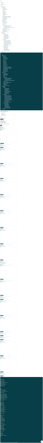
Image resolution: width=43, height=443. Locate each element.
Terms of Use (1, 434)
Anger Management (5, 9)
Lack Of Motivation (5, 14)
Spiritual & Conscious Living (7, 45)
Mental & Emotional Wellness (7, 41)
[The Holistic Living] (2, 4)
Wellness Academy (2, 405)
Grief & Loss (4, 13)
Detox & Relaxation (2, 408)
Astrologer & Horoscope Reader (3, 382)
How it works (1, 417)
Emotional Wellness (6, 34)
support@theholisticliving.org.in (3, 391)
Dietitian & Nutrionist (5, 22)
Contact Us (1, 421)
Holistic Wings (3, 32)
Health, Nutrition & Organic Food (8, 98)
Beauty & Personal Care (3, 424)
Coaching (4, 33)
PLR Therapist (5, 84)
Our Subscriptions (2, 418)
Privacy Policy (1, 433)
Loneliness (4, 15)
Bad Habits (4, 7)
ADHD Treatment (4, 8)
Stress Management (5, 19)
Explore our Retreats (5, 46)
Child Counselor (4, 21)
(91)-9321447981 (3, 390)
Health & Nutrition (6, 35)
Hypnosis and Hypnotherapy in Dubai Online (9, 27)
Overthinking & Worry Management (7, 16)
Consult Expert (3, 20)
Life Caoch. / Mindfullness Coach (6, 29)
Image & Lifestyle (7, 92)
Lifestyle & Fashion (6, 44)
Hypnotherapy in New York (7, 26)
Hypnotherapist (5, 77)
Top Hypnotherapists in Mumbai (7, 25)
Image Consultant (5, 28)
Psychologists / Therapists (6, 85)
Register (2, 3)
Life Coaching (1, 402)
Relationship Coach (7, 90)
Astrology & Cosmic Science (7, 40)
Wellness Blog (3, 51)
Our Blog (1, 416)
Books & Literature (2, 425)
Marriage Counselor (5, 83)
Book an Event (4, 39)
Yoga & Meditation (6, 47)
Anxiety (3, 10)
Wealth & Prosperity (6, 38)
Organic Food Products (3, 429)
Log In (2, 2)
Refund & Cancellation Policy (3, 435)
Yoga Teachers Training (6, 50)
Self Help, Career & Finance (8, 97)
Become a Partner (2, 415)
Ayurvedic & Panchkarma (3, 409)
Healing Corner (2, 426)
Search (1, 125)
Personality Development (7, 91)
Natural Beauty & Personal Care (8, 99)
